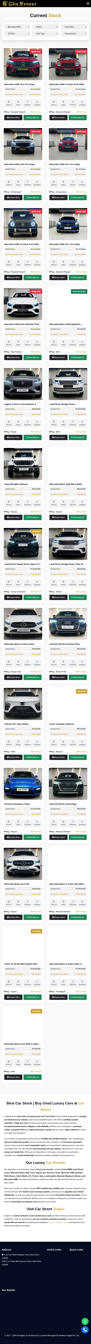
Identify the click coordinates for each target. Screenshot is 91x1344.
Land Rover (51, 1295)
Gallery (73, 1267)
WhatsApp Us (33, 117)
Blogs (73, 1271)
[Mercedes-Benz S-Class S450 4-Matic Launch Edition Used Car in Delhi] (68, 944)
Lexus (71, 1295)
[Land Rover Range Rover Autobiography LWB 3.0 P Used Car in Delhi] (68, 384)
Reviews (74, 1263)
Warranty (51, 1271)
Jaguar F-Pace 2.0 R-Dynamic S (20, 404)
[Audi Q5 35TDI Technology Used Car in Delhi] (68, 784)
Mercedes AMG (75, 1316)
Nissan (49, 1316)
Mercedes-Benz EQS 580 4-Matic (65, 484)
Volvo (49, 1303)
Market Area (75, 1280)
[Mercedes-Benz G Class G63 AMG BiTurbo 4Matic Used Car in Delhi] (68, 864)
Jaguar (71, 1299)
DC (70, 1308)
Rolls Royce (29, 1308)
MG (4, 1324)
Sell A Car (52, 1267)
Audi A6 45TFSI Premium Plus (64, 644)
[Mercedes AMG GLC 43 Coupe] (23, 64)
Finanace (51, 1259)
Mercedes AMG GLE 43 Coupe (19, 164)
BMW (27, 1295)
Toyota (71, 1303)
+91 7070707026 (11, 1276)
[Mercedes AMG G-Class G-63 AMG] (68, 64)
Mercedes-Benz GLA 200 (16, 884)
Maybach (28, 1316)
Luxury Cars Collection (57, 1255)
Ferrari (5, 1312)
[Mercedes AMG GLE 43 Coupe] (23, 144)
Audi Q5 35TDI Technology (62, 804)
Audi (4, 1295)
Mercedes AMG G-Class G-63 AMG (66, 84)
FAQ (50, 1275)
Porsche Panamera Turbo (17, 804)
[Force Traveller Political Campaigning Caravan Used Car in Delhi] (68, 704)
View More (37, 112)
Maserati (6, 1316)
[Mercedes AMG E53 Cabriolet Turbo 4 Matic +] (23, 304)
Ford (48, 1299)
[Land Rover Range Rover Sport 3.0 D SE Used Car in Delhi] (23, 544)
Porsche (28, 1303)
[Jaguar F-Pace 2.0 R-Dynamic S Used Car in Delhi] (23, 384)
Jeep (27, 1312)
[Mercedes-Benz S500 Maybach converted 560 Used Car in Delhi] (68, 304)
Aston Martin (52, 1308)
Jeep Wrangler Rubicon (16, 484)
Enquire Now (14, 117)
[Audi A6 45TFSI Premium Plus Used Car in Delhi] (68, 624)
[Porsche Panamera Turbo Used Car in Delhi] (23, 784)
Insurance (52, 1263)
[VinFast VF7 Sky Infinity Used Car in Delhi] (23, 704)
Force (27, 1324)
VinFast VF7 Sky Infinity (16, 724)
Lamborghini (51, 1312)
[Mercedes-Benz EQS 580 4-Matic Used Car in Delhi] (68, 464)
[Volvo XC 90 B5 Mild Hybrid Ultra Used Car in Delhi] (23, 944)
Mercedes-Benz (9, 1299)
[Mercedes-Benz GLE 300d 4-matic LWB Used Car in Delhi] (23, 1024)
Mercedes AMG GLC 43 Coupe (19, 84)
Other (5, 1320)
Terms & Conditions (78, 1275)
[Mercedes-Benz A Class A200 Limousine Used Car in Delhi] (23, 624)
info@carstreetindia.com (14, 1270)
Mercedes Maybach (32, 1320)
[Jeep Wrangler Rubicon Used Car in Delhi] (23, 464)
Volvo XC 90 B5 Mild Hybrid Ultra (20, 964)
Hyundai (72, 1320)
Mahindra (50, 1320)
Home (73, 1255)
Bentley (6, 1308)
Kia (4, 1303)
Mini (26, 1299)
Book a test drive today (58, 1222)
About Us (74, 1259)
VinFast (50, 1324)
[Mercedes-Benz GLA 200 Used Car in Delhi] (23, 864)
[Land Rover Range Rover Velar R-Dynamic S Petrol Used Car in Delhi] (68, 544)
